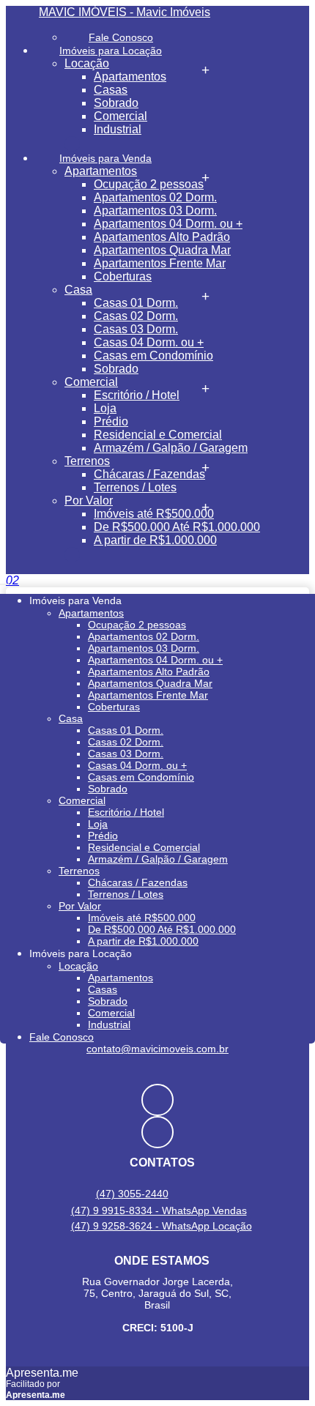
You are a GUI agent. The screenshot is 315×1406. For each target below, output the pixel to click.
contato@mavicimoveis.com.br (157, 1048)
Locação (86, 63)
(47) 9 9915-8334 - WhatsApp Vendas (159, 1210)
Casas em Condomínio (153, 355)
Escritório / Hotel (136, 395)
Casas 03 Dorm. (136, 329)
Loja (105, 408)
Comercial (120, 116)
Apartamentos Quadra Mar (162, 250)
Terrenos (87, 461)
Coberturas (123, 276)
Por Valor (88, 500)
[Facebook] (157, 1100)
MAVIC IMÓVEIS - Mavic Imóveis (124, 12)
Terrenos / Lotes (135, 487)
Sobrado (116, 103)
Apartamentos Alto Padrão (162, 237)
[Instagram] (157, 1132)
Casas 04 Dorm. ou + (149, 342)
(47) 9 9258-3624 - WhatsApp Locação (161, 1226)
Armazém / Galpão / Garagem (171, 448)
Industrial (117, 129)
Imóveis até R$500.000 (154, 513)
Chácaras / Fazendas (149, 474)
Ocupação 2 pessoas (149, 184)
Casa (78, 289)
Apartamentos (130, 76)
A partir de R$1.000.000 (155, 540)
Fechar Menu (72, 554)
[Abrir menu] (4, 580)
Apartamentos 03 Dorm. (155, 210)
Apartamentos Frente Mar (160, 263)
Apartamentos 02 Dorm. (155, 197)
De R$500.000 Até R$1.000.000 (177, 527)
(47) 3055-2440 (132, 1193)
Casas (110, 89)
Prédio (111, 421)
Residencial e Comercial (158, 434)
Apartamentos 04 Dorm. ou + (168, 223)
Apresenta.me (42, 1372)
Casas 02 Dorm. (136, 316)
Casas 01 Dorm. (136, 303)
